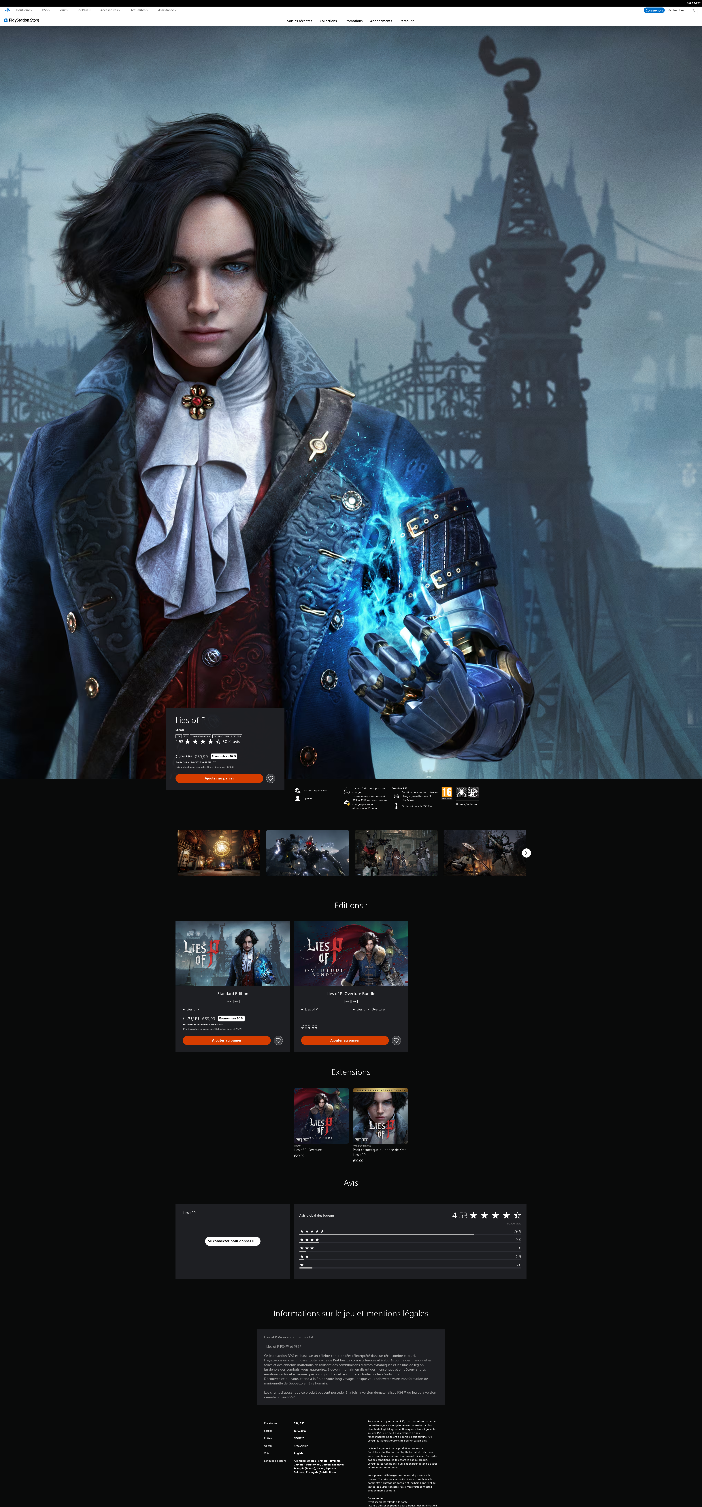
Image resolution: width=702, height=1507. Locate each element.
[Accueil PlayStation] (7, 10)
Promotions (353, 21)
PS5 (45, 10)
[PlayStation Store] (23, 20)
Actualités (138, 10)
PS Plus (82, 10)
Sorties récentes (299, 21)
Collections (328, 21)
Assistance (166, 10)
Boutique (23, 10)
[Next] (526, 853)
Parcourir (407, 21)
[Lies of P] (219, 853)
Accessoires (109, 10)
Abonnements (381, 21)
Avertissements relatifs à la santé (388, 1502)
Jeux (62, 10)
